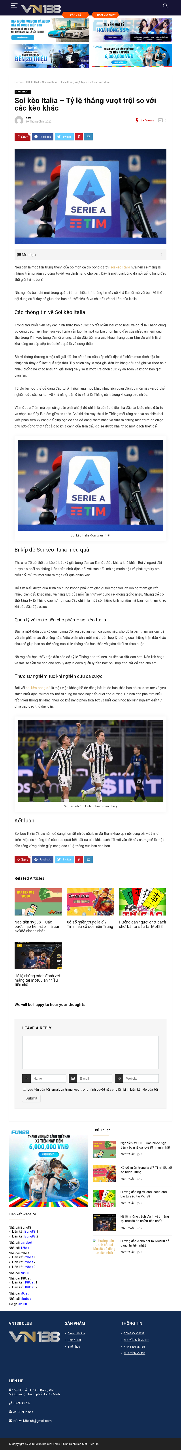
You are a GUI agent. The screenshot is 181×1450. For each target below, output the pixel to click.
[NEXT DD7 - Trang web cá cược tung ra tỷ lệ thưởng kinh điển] (176, 1439)
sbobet (26, 1299)
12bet (25, 1248)
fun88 (25, 1273)
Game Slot (74, 1340)
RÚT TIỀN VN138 (134, 1353)
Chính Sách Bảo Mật (74, 1444)
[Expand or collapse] (161, 255)
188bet (30, 1282)
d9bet (29, 1257)
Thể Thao (74, 1346)
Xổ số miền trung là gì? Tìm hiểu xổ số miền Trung (90, 924)
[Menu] (14, 6)
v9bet (25, 1293)
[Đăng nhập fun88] (132, 56)
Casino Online (76, 1333)
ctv (28, 118)
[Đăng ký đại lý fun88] (49, 30)
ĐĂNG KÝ (75, 14)
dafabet (26, 1243)
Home (18, 82)
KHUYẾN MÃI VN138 (136, 1340)
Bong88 (30, 1232)
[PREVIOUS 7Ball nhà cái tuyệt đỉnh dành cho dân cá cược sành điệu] (4, 1439)
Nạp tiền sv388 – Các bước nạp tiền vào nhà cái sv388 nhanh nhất (37, 926)
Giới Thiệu (53, 1444)
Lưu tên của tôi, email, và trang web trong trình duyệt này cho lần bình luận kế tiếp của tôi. (93, 1090)
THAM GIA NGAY (105, 14)
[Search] (165, 6)
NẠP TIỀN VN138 (134, 1346)
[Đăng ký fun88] (48, 1167)
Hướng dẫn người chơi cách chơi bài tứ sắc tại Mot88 (142, 924)
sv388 (22, 1304)
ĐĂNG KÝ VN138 (134, 1333)
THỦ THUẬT (32, 82)
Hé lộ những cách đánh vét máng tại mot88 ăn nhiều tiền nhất (37, 980)
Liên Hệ (93, 1444)
